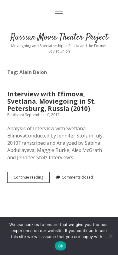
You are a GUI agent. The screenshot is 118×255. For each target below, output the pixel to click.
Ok (60, 246)
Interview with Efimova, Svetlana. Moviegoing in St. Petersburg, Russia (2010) (51, 101)
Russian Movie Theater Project (59, 37)
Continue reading (32, 178)
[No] (110, 236)
